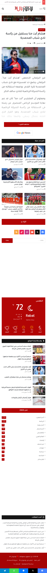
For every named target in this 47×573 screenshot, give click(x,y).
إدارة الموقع (40, 43)
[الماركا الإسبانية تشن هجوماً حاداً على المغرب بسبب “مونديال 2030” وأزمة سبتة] (12, 199)
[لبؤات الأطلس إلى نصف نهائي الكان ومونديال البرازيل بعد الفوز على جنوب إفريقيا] (34, 199)
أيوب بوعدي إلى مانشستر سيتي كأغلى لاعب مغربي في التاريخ (25, 548)
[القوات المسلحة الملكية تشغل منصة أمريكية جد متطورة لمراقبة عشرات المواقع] (39, 390)
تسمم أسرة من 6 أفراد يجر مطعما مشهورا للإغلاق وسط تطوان (24, 544)
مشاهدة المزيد (24, 124)
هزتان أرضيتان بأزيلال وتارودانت (21, 398)
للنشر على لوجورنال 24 (26, 560)
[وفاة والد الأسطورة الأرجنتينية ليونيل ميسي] (12, 174)
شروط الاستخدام (12, 560)
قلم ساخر (41, 459)
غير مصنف (40, 444)
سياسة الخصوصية (27, 564)
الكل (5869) (23, 410)
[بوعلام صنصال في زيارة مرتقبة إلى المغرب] (39, 380)
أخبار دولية (41, 425)
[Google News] (23, 132)
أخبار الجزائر (40, 429)
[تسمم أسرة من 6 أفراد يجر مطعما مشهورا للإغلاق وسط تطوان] (39, 360)
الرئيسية (41, 25)
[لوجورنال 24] (23, 9)
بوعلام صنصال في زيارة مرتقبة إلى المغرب (17, 377)
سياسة (41, 452)
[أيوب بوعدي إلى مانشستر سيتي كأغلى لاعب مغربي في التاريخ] (34, 151)
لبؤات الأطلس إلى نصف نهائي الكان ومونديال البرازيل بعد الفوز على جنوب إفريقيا (35, 209)
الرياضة (35, 25)
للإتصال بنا (17, 564)
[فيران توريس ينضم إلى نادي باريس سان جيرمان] (12, 151)
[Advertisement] (23, 270)
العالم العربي (40, 437)
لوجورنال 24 (12, 557)
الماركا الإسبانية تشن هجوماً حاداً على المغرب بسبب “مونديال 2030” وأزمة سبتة (12, 209)
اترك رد (23, 222)
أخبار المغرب (40, 417)
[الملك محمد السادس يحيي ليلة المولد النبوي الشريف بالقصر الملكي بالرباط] (39, 349)
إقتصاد (41, 440)
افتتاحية (41, 456)
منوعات (41, 448)
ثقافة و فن (40, 433)
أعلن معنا (37, 560)
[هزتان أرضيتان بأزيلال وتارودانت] (39, 401)
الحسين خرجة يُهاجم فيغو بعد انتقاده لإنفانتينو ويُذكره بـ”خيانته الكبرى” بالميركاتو (35, 184)
